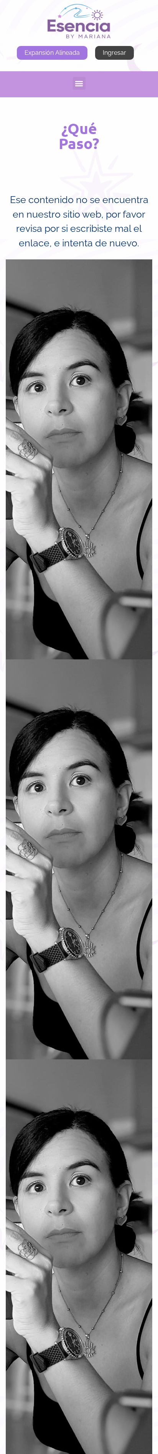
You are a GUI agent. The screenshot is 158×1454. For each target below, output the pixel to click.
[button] (79, 83)
